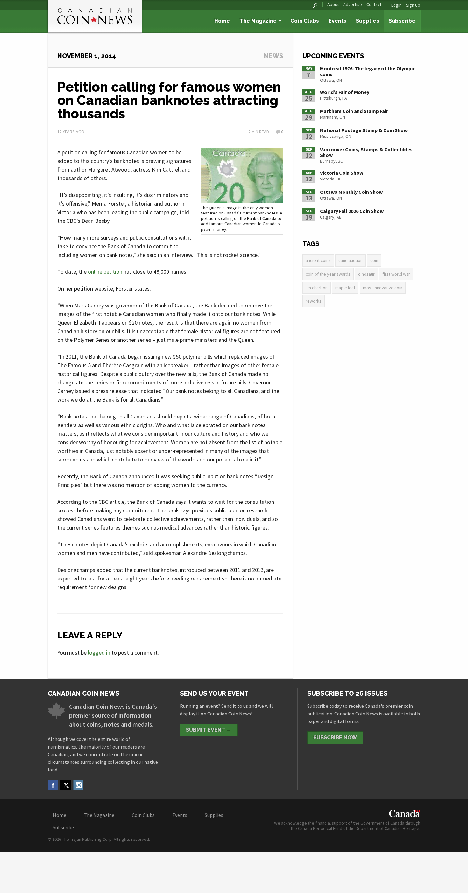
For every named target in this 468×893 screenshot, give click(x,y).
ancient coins (318, 260)
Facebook (53, 785)
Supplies (367, 21)
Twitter (65, 785)
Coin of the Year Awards (328, 274)
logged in (99, 652)
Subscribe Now (335, 738)
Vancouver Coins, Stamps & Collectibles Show (366, 152)
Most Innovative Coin (382, 288)
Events (337, 21)
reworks (314, 301)
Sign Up (413, 5)
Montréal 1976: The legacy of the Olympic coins (367, 71)
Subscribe (402, 21)
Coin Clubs (304, 21)
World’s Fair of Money (344, 92)
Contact (373, 4)
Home (222, 21)
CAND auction (350, 260)
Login (396, 5)
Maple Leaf (345, 288)
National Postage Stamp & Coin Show (364, 130)
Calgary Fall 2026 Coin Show (352, 211)
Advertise (352, 4)
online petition (105, 271)
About (333, 4)
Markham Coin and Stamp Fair (354, 111)
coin (374, 260)
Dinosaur (366, 274)
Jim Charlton (317, 288)
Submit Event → (208, 730)
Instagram (78, 785)
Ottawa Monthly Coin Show (351, 192)
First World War (396, 274)
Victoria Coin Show (341, 173)
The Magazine (258, 21)
